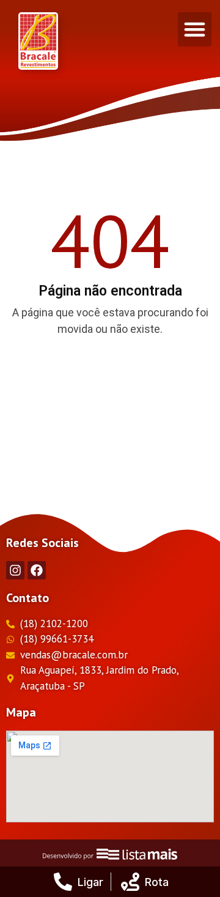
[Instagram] (15, 570)
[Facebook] (37, 570)
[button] (195, 29)
